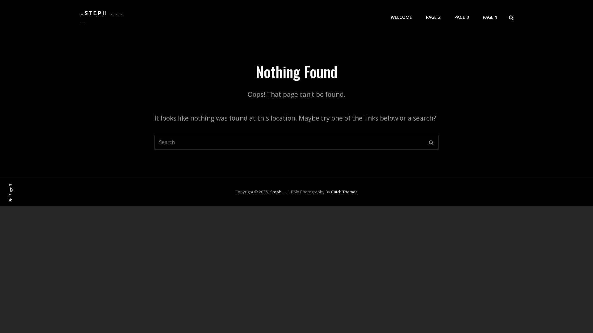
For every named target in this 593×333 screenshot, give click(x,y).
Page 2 (433, 17)
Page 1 (490, 17)
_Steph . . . (101, 14)
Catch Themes (344, 192)
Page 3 (461, 17)
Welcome (401, 17)
